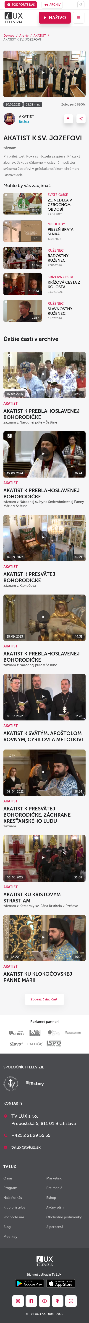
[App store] (60, 1283)
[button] (68, 118)
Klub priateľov (14, 1207)
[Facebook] (31, 1301)
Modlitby (10, 1237)
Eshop (51, 1198)
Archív (55, 4)
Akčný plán (55, 1207)
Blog (7, 1227)
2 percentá (54, 1227)
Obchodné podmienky (64, 1217)
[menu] (78, 18)
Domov (8, 36)
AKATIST (40, 36)
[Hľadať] (80, 4)
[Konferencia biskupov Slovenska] (10, 1084)
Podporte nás (23, 4)
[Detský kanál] (71, 1301)
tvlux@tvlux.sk (26, 1147)
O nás (8, 1178)
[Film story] (35, 1084)
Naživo (57, 17)
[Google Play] (29, 1283)
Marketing (54, 1178)
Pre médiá (54, 1188)
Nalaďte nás (12, 1198)
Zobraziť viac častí (44, 999)
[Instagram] (18, 1301)
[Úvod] (13, 18)
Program (10, 1188)
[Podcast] (57, 1301)
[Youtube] (44, 1301)
